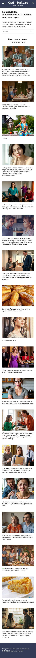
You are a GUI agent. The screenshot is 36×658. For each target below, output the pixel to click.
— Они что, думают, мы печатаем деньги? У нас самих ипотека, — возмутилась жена (17, 402)
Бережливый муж (9, 340)
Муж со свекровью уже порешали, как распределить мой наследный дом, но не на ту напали (17, 537)
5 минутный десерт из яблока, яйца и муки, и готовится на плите (16, 310)
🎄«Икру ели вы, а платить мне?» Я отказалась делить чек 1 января (15, 569)
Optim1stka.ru (18, 2)
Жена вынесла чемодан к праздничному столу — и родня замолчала (17, 371)
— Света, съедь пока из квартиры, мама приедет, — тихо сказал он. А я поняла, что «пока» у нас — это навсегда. (17, 207)
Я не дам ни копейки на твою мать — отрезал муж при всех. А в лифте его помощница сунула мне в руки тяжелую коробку (17, 276)
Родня (4, 138)
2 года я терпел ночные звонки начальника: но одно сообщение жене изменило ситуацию (16, 106)
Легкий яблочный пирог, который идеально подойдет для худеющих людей (18, 601)
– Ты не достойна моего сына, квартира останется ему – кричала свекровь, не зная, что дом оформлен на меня (17, 470)
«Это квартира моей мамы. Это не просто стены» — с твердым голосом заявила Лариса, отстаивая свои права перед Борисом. (17, 634)
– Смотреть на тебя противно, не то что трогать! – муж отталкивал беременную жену (17, 503)
